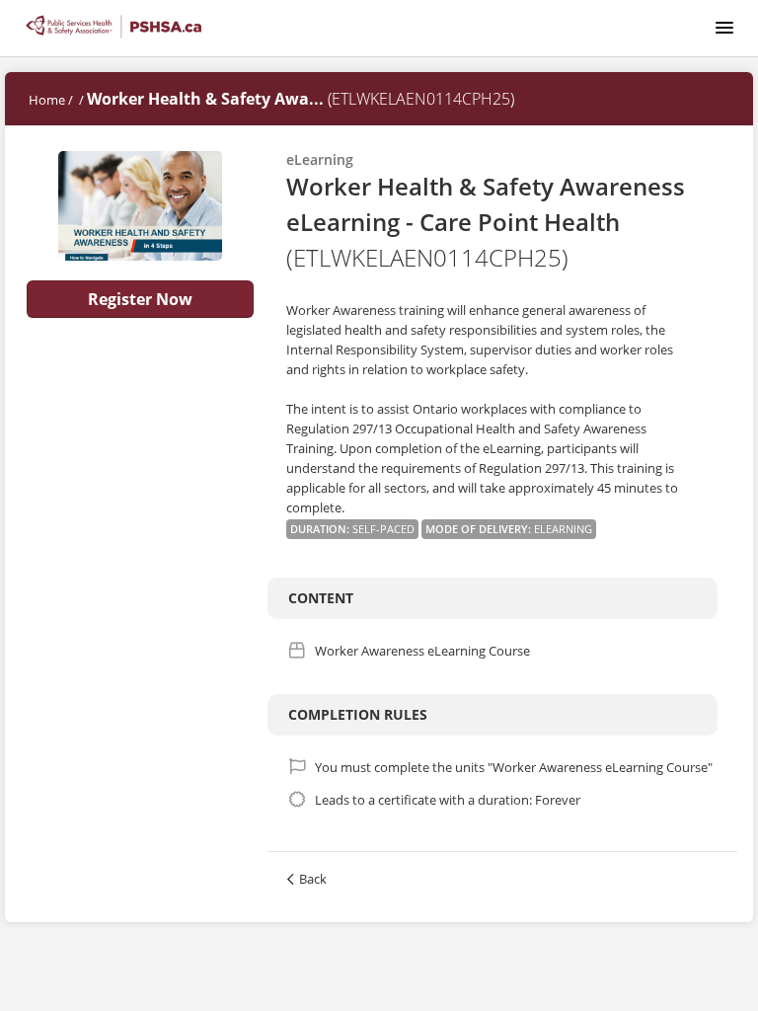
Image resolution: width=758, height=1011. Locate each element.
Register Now (140, 299)
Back (313, 879)
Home (47, 100)
